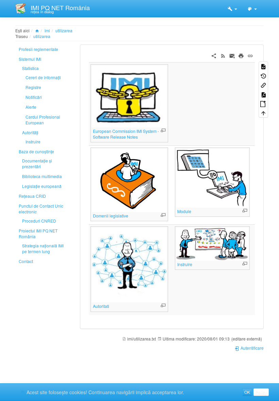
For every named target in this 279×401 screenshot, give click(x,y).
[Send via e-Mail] (232, 55)
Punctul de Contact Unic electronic (41, 208)
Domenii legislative (110, 216)
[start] (37, 30)
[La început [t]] (263, 112)
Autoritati (101, 306)
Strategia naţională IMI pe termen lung (43, 248)
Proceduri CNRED (39, 221)
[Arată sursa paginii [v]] (263, 66)
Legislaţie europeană (42, 186)
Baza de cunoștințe (36, 151)
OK (247, 392)
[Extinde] (163, 130)
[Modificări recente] (223, 55)
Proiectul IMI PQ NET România (38, 233)
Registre (33, 87)
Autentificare (252, 348)
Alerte (31, 107)
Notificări (34, 97)
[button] (232, 8)
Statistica (30, 68)
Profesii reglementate (38, 49)
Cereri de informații (43, 77)
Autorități (30, 132)
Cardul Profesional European (43, 119)
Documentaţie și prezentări (37, 163)
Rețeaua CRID (32, 196)
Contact (26, 261)
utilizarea (63, 30)
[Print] (241, 55)
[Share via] (214, 55)
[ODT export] (263, 103)
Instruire (33, 141)
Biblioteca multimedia (42, 176)
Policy (261, 392)
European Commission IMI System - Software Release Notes (126, 134)
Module (184, 211)
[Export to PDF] (263, 94)
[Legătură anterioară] (263, 85)
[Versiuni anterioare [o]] (263, 75)
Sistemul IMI (30, 59)
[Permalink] (250, 55)
